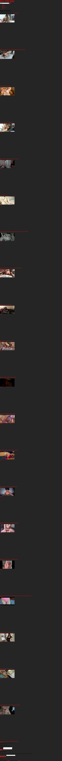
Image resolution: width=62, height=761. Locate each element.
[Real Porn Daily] (7, 2)
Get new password (3, 756)
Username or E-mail (3, 755)
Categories (3, 5)
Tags (2, 6)
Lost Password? (4, 749)
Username (1, 747)
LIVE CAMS (4, 7)
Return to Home (15, 13)
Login (1, 749)
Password (1, 748)
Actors (3, 8)
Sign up (8, 760)
